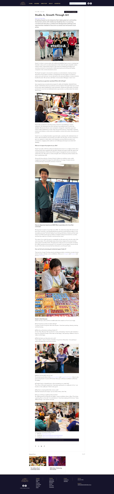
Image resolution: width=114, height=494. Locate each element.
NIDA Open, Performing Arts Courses (56, 468)
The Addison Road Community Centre (35, 468)
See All (83, 454)
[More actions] (78, 11)
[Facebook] (88, 3)
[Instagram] (91, 3)
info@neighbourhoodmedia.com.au (84, 484)
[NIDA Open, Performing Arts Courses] (57, 461)
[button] (70, 12)
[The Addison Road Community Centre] (37, 461)
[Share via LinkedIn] (41, 446)
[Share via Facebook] (35, 446)
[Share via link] (44, 446)
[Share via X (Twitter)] (38, 446)
